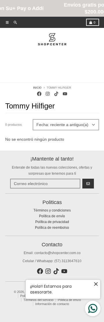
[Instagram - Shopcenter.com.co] (47, 94)
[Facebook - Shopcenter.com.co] (39, 94)
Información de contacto (52, 304)
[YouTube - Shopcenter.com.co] (65, 94)
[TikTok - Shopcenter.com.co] (56, 94)
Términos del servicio (38, 300)
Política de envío (69, 300)
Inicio (37, 87)
